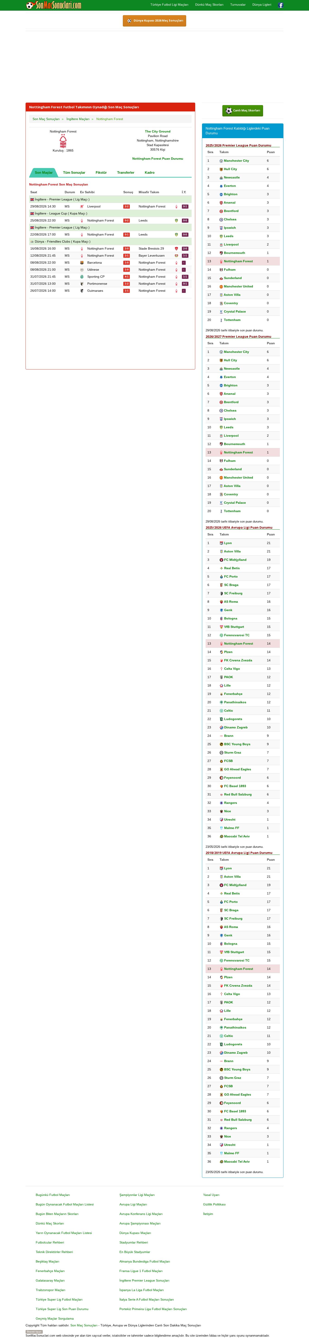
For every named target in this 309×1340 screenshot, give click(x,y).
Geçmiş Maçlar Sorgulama (55, 1318)
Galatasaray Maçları (50, 1280)
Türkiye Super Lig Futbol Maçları (59, 1299)
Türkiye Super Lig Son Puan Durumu (62, 1309)
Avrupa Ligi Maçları (133, 1204)
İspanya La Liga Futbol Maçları (141, 1290)
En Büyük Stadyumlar (134, 1252)
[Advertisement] (154, 67)
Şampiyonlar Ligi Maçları (137, 1195)
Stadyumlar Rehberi (133, 1242)
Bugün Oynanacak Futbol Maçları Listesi (65, 1204)
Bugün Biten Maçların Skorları (57, 1214)
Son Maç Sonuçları (83, 1325)
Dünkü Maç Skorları (209, 4)
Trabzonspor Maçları (50, 1290)
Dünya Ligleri (261, 4)
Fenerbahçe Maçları (50, 1271)
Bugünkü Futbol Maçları (53, 1195)
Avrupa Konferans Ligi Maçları (141, 1214)
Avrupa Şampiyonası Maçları (140, 1223)
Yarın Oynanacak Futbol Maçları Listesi (64, 1233)
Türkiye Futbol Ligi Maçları (169, 4)
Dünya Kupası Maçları (135, 1233)
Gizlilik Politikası (214, 1204)
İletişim (208, 1214)
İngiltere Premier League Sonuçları (144, 1280)
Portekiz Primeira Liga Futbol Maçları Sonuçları (153, 1309)
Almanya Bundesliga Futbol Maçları (144, 1261)
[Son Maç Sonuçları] (54, 5)
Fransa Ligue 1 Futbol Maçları (141, 1271)
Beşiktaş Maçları (47, 1261)
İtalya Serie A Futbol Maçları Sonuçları (146, 1299)
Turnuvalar (238, 4)
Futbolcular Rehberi (50, 1242)
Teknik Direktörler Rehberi (54, 1252)
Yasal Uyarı (211, 1195)
